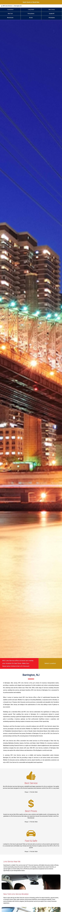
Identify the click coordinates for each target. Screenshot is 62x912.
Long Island (31, 9)
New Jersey (52, 9)
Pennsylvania (31, 13)
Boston (31, 17)
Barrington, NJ (18, 6)
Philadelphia (52, 17)
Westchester (10, 17)
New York (10, 13)
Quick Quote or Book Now (31, 2)
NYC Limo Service (7, 6)
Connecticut (10, 9)
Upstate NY (51, 13)
